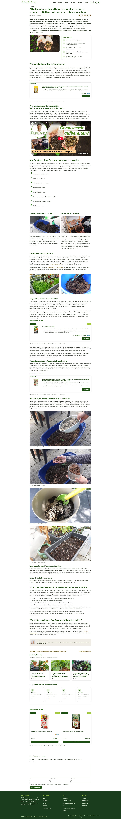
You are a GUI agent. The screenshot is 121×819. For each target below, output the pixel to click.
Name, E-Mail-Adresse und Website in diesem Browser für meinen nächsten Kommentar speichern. (50, 784)
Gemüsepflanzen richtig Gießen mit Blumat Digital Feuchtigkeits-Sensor (81, 674)
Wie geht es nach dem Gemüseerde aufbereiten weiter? (74, 57)
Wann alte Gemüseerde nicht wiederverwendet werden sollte (77, 52)
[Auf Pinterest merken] (88, 15)
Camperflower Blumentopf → (85, 651)
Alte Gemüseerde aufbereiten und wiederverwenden (73, 48)
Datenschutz (41, 816)
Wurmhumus (51, 267)
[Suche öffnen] (92, 2)
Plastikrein (84, 805)
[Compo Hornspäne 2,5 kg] (36, 330)
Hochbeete (65, 798)
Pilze (64, 805)
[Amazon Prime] (88, 93)
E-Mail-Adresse (53, 778)
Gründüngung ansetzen (56, 264)
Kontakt (44, 643)
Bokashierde (60, 267)
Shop (86, 2)
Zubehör (80, 2)
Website (73, 778)
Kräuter (73, 2)
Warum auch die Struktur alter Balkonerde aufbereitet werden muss (75, 43)
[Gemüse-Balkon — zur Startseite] (28, 2)
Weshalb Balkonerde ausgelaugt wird (74, 40)
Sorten (66, 2)
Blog (54, 2)
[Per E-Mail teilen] (82, 15)
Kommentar (32, 761)
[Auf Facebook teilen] (80, 15)
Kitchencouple (85, 800)
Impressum (35, 816)
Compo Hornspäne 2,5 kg (48, 326)
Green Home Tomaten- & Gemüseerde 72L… (73, 731)
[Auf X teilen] (85, 15)
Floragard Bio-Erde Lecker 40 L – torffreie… (41, 731)
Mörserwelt (85, 803)
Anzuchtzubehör (67, 800)
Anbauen (60, 2)
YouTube (84, 798)
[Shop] (98, 2)
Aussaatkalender (47, 808)
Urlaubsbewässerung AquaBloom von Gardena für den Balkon (38, 674)
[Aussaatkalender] (95, 2)
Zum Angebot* (86, 95)
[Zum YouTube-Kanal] (90, 15)
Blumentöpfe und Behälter (69, 803)
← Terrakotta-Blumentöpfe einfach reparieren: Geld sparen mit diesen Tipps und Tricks (48, 651)
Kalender (33, 693)
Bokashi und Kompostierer (69, 808)
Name (31, 778)
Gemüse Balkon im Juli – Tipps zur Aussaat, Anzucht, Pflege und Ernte (60, 674)
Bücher (64, 810)
